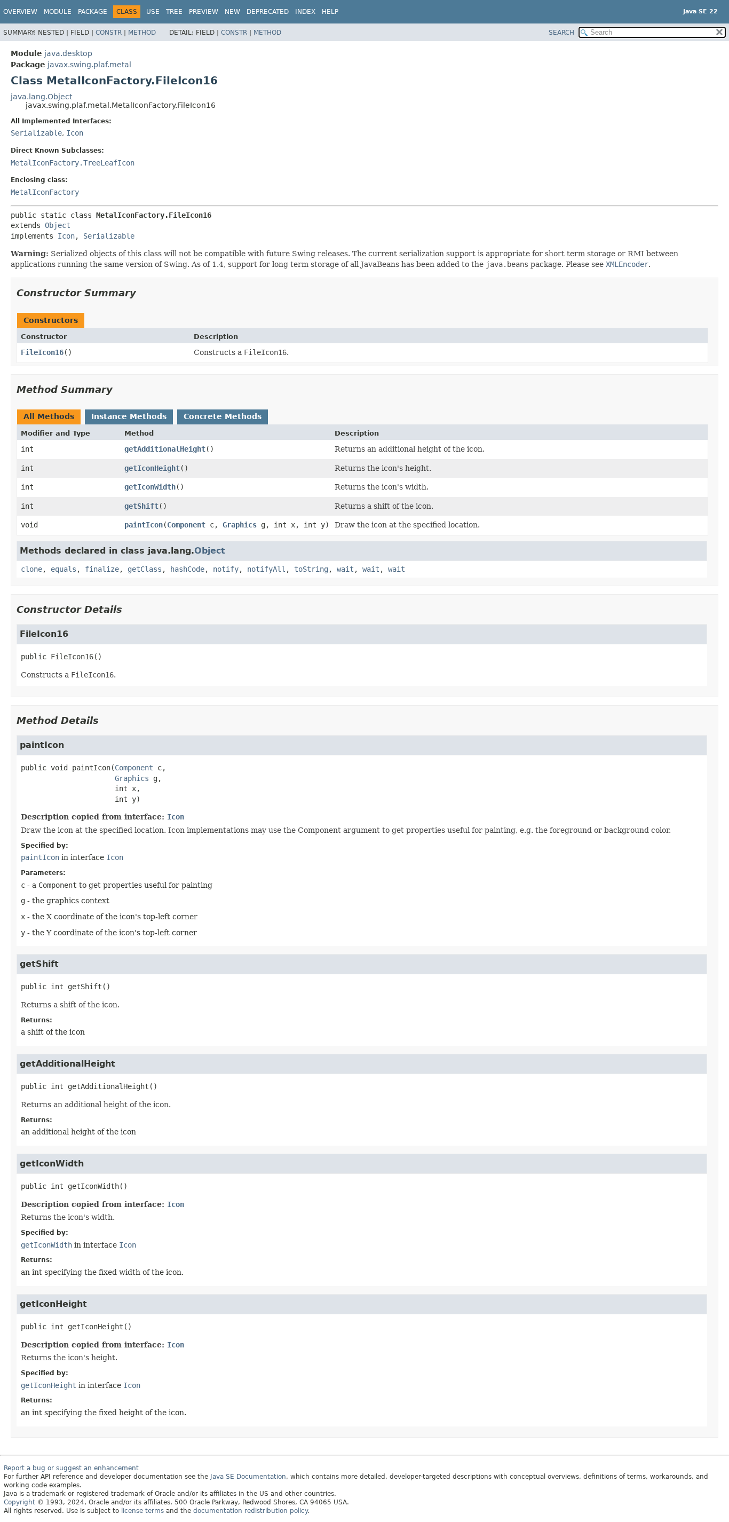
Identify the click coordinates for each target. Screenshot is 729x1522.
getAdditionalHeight (164, 449)
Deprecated (268, 11)
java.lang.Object (41, 96)
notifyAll (266, 569)
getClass (145, 569)
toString (311, 569)
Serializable (36, 133)
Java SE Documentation (248, 1476)
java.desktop (68, 53)
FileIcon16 (42, 352)
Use (153, 11)
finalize (102, 569)
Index (305, 11)
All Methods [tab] (48, 416)
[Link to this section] (143, 292)
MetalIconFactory (45, 192)
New (232, 11)
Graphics (240, 525)
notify (226, 569)
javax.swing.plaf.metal (89, 64)
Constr (109, 32)
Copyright (19, 1502)
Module (58, 11)
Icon (74, 133)
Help (330, 11)
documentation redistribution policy (250, 1511)
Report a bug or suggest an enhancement (71, 1468)
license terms (142, 1511)
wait (345, 569)
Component (186, 525)
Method (142, 32)
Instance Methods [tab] (129, 416)
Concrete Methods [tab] (223, 416)
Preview (203, 11)
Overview (20, 11)
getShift (141, 506)
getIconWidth (150, 487)
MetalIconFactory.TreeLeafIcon (72, 163)
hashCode (187, 569)
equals (63, 569)
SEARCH (561, 32)
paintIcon (143, 525)
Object (57, 225)
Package (92, 11)
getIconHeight (152, 468)
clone (31, 569)
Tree (174, 11)
